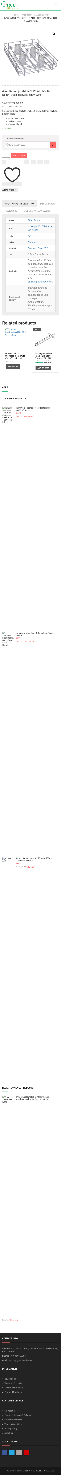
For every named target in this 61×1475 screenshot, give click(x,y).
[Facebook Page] (4, 1452)
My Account (9, 1411)
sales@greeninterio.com (40, 281)
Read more (13, 366)
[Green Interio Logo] (11, 5)
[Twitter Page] (12, 1452)
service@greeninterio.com (20, 1360)
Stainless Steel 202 (38, 248)
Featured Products (13, 1392)
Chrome (32, 242)
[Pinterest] (46, 162)
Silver (31, 236)
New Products (10, 1379)
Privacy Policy (10, 1428)
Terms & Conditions (13, 1424)
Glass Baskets (19, 111)
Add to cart (19, 155)
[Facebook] (26, 162)
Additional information (19, 203)
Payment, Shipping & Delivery (17, 1415)
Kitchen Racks (8, 114)
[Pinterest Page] (26, 1452)
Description (47, 203)
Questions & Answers (37, 210)
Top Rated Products (13, 1388)
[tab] (19, 203)
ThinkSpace (34, 220)
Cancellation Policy (13, 1419)
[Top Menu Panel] (50, 5)
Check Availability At (15, 138)
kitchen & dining (34, 111)
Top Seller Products (13, 1383)
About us (8, 1433)
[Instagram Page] (19, 1452)
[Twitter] (33, 162)
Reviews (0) (11, 210)
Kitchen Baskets (49, 111)
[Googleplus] (40, 162)
